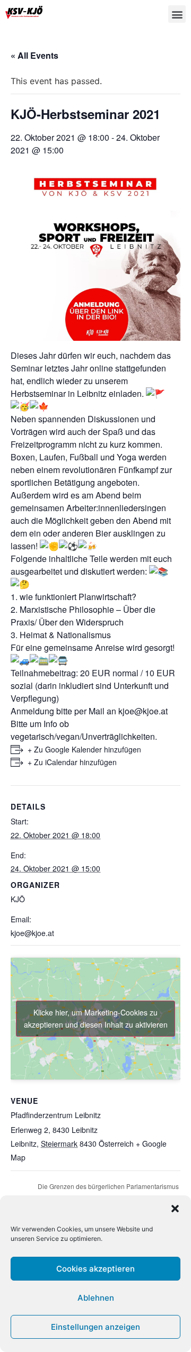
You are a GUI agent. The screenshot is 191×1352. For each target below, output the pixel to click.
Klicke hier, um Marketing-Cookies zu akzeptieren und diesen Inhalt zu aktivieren (96, 1018)
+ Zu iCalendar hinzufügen (72, 762)
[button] (175, 1208)
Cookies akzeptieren (95, 1269)
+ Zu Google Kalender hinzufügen (84, 749)
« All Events (34, 55)
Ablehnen (95, 1298)
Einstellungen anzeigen (95, 1327)
